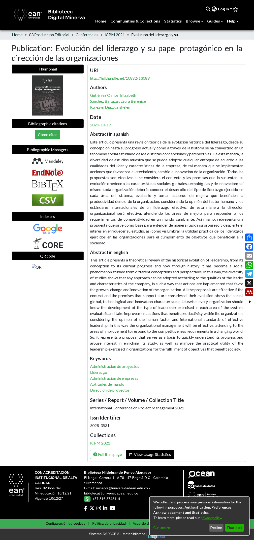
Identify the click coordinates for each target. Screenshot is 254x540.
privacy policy (211, 518)
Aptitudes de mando (107, 384)
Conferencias (87, 34)
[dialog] (199, 516)
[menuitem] (214, 9)
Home (17, 34)
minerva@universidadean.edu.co (122, 488)
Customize (161, 527)
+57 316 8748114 (106, 499)
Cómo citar (47, 134)
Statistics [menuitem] (173, 21)
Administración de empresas (114, 378)
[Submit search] (208, 9)
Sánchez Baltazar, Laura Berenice (118, 101)
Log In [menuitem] (223, 8)
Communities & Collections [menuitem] (135, 21)
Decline (216, 527)
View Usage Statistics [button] (152, 454)
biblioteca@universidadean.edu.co (111, 493)
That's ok (234, 527)
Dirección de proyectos (110, 390)
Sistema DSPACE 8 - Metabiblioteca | (118, 534)
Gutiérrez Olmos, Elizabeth (113, 95)
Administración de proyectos (114, 366)
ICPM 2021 (115, 34)
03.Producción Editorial (49, 34)
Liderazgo (98, 372)
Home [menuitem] (100, 21)
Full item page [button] (109, 454)
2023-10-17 (100, 124)
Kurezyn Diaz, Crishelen (110, 107)
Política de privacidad (109, 523)
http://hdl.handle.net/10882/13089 (120, 78)
